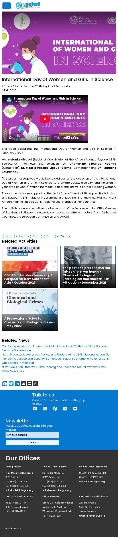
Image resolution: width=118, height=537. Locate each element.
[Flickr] (75, 409)
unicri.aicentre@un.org (92, 515)
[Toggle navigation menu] (6, 5)
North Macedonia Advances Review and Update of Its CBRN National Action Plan (56, 354)
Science (37, 236)
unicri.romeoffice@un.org (56, 490)
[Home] (27, 6)
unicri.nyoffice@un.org (92, 481)
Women (10, 236)
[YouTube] (34, 409)
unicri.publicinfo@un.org (19, 490)
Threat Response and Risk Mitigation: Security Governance (64, 236)
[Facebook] (54, 409)
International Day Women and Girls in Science (23, 236)
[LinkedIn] (64, 409)
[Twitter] (44, 409)
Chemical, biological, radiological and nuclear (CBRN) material (51, 236)
